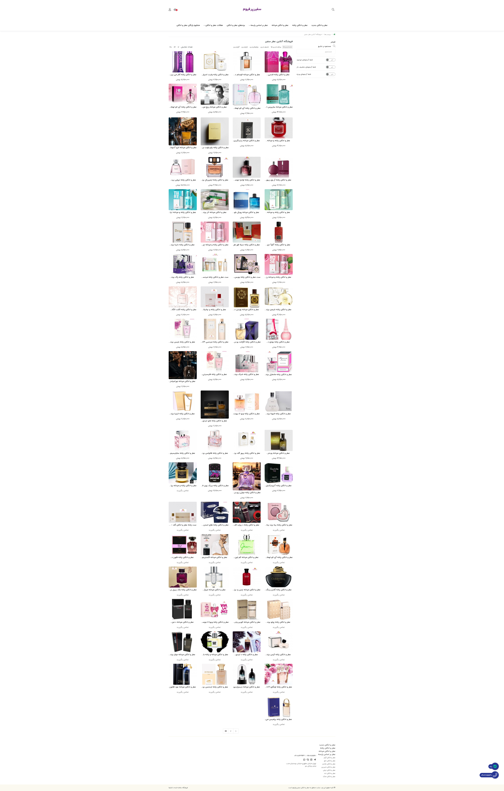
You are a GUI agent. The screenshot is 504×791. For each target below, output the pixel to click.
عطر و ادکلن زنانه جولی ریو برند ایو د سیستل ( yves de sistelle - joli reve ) (247, 493)
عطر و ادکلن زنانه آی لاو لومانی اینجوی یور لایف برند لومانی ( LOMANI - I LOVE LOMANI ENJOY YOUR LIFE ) (247, 108)
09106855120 (311, 755)
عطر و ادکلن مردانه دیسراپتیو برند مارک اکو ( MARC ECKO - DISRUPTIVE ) (246, 687)
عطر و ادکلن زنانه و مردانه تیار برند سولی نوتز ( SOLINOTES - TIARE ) (183, 212)
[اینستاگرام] (311, 760)
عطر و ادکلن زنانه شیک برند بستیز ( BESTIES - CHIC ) (246, 374)
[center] (333, 9)
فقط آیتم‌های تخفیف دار (306, 67)
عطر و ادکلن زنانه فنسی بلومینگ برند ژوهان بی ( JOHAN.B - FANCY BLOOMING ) (279, 75)
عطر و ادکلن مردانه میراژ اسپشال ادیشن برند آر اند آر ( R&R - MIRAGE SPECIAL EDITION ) (215, 590)
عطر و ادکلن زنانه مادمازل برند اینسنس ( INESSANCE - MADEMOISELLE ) (279, 375)
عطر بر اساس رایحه (259, 25)
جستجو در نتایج (324, 46)
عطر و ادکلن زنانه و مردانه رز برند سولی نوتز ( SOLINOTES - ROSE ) (279, 277)
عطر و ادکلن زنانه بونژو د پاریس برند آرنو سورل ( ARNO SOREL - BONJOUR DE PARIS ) (279, 342)
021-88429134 (299, 755)
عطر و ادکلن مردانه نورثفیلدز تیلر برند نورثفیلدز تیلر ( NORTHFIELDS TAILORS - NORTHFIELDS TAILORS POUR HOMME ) (182, 381)
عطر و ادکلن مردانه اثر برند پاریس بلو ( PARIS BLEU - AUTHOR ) (215, 212)
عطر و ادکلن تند (329, 773)
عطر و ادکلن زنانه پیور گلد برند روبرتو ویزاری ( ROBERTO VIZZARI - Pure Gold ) (246, 453)
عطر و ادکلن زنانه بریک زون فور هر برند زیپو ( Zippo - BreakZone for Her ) (215, 486)
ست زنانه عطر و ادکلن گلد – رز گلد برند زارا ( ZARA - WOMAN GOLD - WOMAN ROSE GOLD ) (182, 525)
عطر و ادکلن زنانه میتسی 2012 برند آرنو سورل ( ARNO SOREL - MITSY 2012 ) (214, 342)
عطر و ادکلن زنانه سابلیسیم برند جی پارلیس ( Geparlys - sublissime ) (183, 453)
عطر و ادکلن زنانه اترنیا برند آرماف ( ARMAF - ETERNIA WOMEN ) (182, 414)
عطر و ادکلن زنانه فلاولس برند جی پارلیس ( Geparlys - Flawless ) (214, 453)
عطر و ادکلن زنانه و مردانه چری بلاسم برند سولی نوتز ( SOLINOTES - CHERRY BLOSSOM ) (214, 245)
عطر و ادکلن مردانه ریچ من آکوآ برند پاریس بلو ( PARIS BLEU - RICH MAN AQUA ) (214, 107)
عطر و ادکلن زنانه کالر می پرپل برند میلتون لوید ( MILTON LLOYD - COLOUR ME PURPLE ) (182, 75)
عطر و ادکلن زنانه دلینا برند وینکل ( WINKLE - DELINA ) (182, 245)
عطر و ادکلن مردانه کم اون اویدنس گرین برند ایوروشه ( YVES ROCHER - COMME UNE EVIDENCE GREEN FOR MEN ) (247, 557)
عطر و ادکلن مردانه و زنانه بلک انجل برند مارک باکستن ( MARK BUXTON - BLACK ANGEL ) (214, 655)
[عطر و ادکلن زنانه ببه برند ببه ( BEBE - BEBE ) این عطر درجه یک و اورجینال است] (279, 512)
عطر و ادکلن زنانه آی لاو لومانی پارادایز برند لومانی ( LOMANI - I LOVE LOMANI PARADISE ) (279, 557)
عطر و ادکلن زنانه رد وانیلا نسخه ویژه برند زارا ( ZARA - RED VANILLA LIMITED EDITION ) (214, 310)
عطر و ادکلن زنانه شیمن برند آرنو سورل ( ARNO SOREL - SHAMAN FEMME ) (278, 310)
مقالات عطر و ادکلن (214, 25)
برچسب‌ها (327, 34)
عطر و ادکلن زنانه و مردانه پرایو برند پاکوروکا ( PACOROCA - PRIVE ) (182, 486)
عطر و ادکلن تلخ (329, 760)
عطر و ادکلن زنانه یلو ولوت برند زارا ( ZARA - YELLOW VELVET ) (215, 148)
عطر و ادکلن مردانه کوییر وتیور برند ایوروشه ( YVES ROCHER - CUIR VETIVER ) (246, 622)
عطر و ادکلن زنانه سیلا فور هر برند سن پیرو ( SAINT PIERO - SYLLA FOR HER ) (247, 245)
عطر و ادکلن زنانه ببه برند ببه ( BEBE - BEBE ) (278, 525)
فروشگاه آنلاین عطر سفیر (313, 34)
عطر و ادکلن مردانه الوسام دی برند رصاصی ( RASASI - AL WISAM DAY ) (246, 75)
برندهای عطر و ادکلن (236, 25)
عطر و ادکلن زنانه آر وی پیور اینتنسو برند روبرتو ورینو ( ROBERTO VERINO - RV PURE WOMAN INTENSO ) (279, 180)
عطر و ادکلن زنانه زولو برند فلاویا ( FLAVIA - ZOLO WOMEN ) (278, 622)
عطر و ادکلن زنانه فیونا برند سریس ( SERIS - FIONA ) (279, 414)
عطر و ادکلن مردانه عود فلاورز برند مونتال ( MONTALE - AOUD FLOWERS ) (183, 687)
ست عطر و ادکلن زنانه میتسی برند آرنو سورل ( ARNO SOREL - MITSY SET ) (214, 277)
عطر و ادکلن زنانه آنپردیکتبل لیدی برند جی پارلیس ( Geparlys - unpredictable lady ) (279, 486)
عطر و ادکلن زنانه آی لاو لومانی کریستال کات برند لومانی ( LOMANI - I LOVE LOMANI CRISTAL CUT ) (182, 107)
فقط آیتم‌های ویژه (304, 74)
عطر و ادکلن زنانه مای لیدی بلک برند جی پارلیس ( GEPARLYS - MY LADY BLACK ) (215, 421)
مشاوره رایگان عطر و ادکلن (188, 25)
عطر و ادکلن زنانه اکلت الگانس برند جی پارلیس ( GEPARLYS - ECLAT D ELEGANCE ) (183, 310)
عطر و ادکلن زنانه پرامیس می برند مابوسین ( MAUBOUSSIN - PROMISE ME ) (278, 719)
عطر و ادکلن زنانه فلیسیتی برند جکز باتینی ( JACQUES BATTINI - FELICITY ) (214, 374)
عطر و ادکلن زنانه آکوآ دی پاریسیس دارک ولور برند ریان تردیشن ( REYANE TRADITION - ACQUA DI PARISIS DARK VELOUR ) (279, 245)
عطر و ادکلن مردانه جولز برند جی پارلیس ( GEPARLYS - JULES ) (182, 655)
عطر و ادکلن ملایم (328, 763)
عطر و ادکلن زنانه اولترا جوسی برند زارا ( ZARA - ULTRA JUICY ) (246, 180)
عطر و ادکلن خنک (329, 776)
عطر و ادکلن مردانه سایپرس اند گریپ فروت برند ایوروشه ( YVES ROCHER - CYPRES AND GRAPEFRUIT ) (279, 107)
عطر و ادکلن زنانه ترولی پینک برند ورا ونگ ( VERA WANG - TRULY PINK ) (182, 180)
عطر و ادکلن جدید (319, 25)
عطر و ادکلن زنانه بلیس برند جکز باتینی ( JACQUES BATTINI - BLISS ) (182, 342)
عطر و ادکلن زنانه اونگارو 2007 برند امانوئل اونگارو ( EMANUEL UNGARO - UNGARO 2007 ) (278, 687)
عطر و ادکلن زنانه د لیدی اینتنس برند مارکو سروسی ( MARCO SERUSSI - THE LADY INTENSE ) (246, 655)
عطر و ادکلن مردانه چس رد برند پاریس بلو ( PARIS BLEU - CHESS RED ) (246, 590)
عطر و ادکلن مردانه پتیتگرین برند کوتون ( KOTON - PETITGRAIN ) (247, 141)
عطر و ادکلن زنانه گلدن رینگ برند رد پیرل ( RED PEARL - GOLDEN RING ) (279, 590)
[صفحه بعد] (225, 731)
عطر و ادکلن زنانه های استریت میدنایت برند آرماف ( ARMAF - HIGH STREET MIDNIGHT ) (215, 525)
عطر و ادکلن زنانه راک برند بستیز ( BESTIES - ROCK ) (182, 277)
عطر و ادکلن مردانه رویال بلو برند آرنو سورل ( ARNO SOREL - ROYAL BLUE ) (246, 212)
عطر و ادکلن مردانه (280, 25)
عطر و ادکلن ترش (329, 770)
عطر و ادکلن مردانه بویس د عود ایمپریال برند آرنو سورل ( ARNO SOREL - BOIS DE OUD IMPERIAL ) (246, 310)
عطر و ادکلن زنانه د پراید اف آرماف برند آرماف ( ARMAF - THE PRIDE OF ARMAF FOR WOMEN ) (247, 525)
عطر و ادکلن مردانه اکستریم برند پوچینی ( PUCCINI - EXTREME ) (214, 557)
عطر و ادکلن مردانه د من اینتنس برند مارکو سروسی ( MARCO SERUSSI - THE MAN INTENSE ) (182, 622)
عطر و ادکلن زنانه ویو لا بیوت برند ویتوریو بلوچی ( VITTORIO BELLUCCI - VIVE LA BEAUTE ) (246, 414)
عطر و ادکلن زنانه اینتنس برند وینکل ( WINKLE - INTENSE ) (214, 687)
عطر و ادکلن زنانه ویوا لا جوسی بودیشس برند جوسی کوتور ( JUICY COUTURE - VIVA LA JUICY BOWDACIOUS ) (215, 622)
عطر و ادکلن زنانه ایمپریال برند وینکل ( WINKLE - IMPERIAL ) (215, 180)
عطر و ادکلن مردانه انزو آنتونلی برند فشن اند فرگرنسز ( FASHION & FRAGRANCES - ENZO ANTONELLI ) (182, 148)
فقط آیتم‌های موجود (305, 59)
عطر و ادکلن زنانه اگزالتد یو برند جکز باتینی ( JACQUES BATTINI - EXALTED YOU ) (247, 342)
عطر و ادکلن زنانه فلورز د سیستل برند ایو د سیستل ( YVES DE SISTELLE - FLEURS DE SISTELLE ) (183, 557)
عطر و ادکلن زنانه (300, 25)
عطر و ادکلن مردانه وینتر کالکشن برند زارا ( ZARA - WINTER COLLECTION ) (278, 453)
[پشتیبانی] (307, 760)
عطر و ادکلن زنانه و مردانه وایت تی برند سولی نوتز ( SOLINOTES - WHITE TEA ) (279, 212)
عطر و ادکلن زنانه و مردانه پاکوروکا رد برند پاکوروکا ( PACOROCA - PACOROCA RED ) (278, 141)
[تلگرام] (314, 760)
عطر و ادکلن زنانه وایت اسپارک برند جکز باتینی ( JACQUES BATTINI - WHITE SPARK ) (215, 75)
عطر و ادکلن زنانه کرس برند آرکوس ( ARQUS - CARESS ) (278, 655)
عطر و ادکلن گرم (329, 757)
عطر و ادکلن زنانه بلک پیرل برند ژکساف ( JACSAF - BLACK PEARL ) (183, 590)
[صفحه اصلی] (334, 34)
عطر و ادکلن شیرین (328, 767)
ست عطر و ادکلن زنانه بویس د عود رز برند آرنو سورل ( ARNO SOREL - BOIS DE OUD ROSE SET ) (246, 277)
